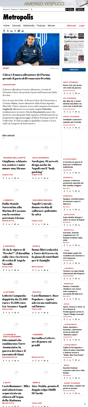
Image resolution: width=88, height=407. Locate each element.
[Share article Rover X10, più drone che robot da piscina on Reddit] (79, 93)
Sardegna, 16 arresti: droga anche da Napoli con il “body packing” (45, 166)
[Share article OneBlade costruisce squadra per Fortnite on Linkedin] (70, 128)
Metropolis (6, 9)
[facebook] (4, 31)
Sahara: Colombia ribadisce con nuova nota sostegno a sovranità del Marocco (73, 290)
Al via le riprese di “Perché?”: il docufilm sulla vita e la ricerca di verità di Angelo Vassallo (16, 257)
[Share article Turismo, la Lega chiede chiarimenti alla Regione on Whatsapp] (76, 278)
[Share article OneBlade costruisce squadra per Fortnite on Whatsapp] (76, 128)
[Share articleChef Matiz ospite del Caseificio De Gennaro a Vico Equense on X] (67, 263)
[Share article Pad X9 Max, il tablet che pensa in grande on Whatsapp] (76, 393)
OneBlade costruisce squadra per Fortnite (72, 120)
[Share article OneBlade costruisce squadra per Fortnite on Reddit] (79, 128)
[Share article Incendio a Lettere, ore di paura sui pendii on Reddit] (48, 361)
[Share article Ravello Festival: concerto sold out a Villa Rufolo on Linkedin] (70, 378)
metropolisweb (67, 170)
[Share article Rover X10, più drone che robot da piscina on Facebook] (65, 93)
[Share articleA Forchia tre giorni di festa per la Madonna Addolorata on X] (67, 173)
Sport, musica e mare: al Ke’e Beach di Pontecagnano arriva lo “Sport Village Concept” (74, 310)
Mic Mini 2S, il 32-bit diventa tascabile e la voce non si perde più (72, 103)
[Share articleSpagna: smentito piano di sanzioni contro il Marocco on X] (67, 209)
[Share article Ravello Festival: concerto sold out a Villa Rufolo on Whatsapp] (76, 378)
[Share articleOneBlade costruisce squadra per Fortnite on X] (67, 128)
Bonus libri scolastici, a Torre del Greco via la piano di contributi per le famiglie (45, 255)
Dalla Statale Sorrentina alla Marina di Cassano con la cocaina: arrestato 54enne (14, 211)
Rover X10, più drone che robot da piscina (72, 86)
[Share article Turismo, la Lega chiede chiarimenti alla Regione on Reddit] (79, 278)
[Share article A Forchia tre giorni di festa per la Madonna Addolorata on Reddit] (79, 173)
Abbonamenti (24, 9)
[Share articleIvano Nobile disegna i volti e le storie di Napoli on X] (67, 225)
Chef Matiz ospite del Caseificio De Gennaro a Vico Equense (73, 255)
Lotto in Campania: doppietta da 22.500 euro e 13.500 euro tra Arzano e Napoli (15, 301)
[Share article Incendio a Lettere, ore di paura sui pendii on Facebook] (33, 361)
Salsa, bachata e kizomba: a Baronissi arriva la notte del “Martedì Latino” (72, 331)
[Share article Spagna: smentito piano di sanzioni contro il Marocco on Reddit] (79, 209)
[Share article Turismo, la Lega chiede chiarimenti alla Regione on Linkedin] (70, 278)
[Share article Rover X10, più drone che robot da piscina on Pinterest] (73, 93)
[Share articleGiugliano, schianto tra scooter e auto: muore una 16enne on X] (7, 178)
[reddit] (22, 31)
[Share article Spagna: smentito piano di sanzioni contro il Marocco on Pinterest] (73, 209)
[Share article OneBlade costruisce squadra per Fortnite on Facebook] (65, 128)
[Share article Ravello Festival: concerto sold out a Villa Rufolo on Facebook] (65, 378)
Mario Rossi (66, 188)
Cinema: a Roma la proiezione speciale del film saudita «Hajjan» (73, 183)
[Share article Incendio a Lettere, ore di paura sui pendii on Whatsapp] (45, 361)
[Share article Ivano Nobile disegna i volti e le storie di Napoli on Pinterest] (73, 225)
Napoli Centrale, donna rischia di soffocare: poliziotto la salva (44, 209)
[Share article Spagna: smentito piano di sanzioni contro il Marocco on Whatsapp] (76, 209)
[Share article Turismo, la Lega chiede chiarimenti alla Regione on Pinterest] (73, 278)
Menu (51, 25)
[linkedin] (11, 31)
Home (6, 25)
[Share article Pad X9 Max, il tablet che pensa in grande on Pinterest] (73, 393)
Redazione (14, 9)
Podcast (41, 25)
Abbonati (71, 25)
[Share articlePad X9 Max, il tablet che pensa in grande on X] (67, 393)
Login (82, 25)
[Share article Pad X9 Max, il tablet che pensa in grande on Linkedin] (70, 393)
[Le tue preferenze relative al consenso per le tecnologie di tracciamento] (85, 404)
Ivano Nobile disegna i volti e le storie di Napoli (73, 218)
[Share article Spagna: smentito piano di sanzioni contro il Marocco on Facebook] (65, 209)
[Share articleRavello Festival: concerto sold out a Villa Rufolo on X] (67, 378)
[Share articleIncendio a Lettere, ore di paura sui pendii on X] (36, 361)
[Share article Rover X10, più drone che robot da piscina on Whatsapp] (76, 93)
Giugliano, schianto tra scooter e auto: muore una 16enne (14, 164)
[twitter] (7, 31)
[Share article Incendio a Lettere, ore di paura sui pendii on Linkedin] (39, 361)
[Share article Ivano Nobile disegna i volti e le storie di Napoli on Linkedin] (70, 225)
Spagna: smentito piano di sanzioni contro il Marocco (73, 201)
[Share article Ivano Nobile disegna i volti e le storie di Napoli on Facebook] (65, 225)
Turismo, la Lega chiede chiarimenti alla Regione (73, 272)
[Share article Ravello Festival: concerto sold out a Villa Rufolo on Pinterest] (73, 378)
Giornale (16, 25)
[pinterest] (15, 31)
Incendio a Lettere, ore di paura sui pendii (43, 341)
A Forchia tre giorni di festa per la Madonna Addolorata (72, 164)
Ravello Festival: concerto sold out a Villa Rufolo (73, 370)
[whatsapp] (19, 31)
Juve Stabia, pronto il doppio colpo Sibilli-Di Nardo (45, 389)
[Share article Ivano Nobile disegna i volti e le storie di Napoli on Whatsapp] (76, 225)
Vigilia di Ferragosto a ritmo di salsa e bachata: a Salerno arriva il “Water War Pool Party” (74, 351)
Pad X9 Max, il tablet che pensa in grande (74, 387)
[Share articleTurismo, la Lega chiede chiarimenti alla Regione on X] (67, 278)
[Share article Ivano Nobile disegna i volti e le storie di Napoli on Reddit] (79, 225)
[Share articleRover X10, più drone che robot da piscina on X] (67, 93)
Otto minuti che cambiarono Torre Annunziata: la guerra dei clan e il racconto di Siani (14, 347)
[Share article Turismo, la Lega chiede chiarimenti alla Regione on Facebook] (65, 278)
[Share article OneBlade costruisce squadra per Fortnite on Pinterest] (73, 128)
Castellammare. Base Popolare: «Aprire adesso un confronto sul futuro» (45, 301)
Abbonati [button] (74, 70)
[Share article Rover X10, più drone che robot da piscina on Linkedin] (70, 93)
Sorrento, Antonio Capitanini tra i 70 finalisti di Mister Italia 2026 (72, 236)
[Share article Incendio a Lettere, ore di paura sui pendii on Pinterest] (42, 361)
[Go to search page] (31, 9)
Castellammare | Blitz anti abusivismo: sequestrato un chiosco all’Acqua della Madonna (16, 393)
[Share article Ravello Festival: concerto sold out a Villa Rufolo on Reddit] (79, 378)
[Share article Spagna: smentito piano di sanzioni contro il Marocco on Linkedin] (70, 209)
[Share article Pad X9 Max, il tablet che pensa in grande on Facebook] (65, 393)
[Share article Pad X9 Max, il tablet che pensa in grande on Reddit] (79, 393)
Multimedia (28, 25)
